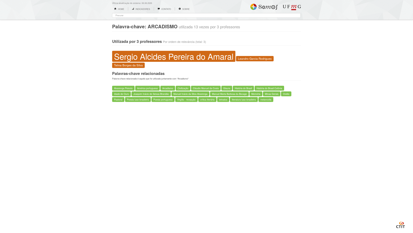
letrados (223, 99)
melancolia (265, 99)
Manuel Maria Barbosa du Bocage (229, 93)
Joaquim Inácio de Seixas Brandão (151, 93)
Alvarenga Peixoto (123, 88)
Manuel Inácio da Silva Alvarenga (190, 93)
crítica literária (207, 99)
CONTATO (166, 9)
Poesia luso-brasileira (138, 99)
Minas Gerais (271, 93)
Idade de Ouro (121, 93)
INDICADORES (142, 9)
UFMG (292, 7)
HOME (120, 9)
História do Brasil (243, 88)
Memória (255, 93)
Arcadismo (167, 88)
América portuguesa (147, 88)
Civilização (183, 88)
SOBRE (186, 9)
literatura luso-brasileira (244, 99)
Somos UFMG (264, 6)
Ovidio (286, 93)
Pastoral (118, 99)
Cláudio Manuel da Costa (206, 88)
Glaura (226, 88)
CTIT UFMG (400, 224)
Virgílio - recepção (186, 99)
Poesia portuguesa (163, 99)
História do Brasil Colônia (269, 88)
